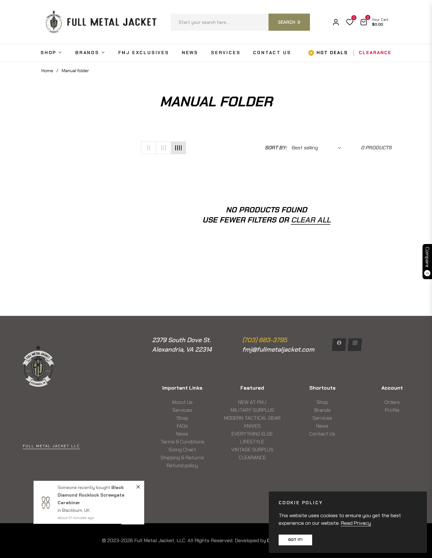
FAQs (182, 426)
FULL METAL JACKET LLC (51, 445)
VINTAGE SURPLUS (252, 449)
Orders (392, 402)
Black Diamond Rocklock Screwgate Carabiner (91, 495)
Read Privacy (356, 523)
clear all (310, 220)
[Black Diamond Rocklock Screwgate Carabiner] (45, 503)
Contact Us (322, 433)
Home (47, 70)
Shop (182, 418)
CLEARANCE (252, 457)
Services (182, 410)
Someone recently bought (84, 487)
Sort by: (276, 147)
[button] (240, 22)
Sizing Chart (182, 449)
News (182, 433)
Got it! (295, 539)
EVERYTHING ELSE (252, 433)
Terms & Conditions (182, 441)
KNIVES (252, 426)
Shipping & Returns (182, 457)
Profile (392, 410)
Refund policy (182, 465)
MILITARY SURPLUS (252, 410)
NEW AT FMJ (252, 402)
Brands (322, 410)
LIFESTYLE (252, 441)
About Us (182, 402)
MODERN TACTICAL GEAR (252, 418)
